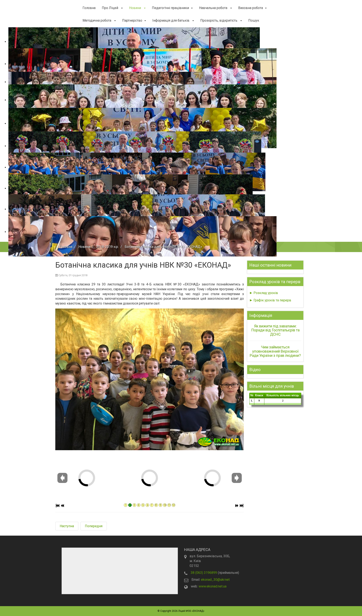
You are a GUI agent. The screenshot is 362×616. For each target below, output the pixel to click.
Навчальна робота (213, 8)
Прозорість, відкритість (219, 20)
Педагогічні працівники (170, 8)
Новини (135, 8)
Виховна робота (250, 8)
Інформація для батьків (171, 20)
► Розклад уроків (263, 293)
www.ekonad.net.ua (212, 586)
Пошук (253, 20)
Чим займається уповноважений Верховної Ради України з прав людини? (275, 351)
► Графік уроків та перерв (270, 300)
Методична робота (97, 20)
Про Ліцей (110, 8)
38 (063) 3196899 (204, 573)
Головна (89, 8)
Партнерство (132, 20)
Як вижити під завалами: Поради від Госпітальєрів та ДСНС (275, 330)
